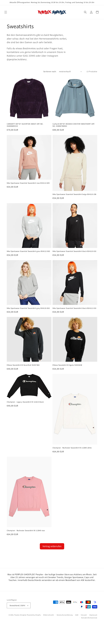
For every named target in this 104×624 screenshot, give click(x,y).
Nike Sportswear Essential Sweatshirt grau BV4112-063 (28, 251)
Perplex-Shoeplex (20, 615)
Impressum (93, 615)
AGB (76, 615)
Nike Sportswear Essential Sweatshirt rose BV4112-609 (28, 183)
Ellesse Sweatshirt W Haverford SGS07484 (23, 365)
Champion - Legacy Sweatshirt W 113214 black (25, 402)
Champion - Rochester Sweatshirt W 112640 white (72, 448)
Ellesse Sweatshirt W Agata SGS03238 (67, 365)
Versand (84, 615)
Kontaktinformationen (89, 618)
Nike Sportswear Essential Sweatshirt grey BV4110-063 (28, 308)
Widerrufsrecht (48, 615)
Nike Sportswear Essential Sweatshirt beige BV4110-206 (74, 194)
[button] (6, 12)
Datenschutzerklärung (65, 615)
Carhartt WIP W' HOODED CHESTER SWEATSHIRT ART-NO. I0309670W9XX (74, 125)
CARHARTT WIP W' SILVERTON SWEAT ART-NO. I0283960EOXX (25, 125)
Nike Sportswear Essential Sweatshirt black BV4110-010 (74, 251)
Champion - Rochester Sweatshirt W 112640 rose (26, 530)
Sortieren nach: (49, 71)
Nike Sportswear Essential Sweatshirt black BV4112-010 (74, 308)
